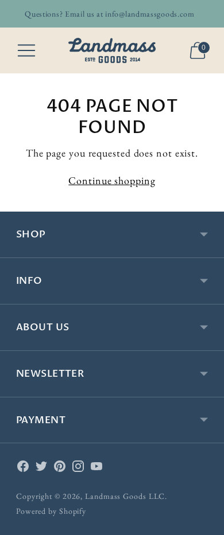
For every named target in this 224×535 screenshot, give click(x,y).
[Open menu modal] (26, 50)
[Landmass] (112, 50)
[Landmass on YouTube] (96, 468)
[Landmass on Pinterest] (60, 468)
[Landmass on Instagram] (78, 468)
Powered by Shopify (51, 511)
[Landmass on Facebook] (23, 468)
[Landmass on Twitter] (41, 468)
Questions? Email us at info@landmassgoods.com (110, 14)
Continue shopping (111, 180)
